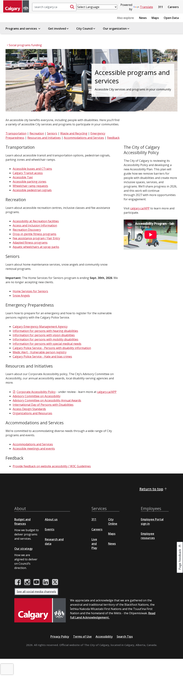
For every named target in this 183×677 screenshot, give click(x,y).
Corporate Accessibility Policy (36, 392)
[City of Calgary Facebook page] (17, 582)
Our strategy (23, 549)
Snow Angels (21, 295)
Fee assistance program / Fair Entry (36, 238)
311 (160, 7)
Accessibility (104, 636)
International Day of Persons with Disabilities (43, 405)
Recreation (36, 133)
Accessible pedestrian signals (32, 190)
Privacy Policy (59, 636)
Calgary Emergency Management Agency (40, 327)
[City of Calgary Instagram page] (27, 582)
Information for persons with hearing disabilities (45, 331)
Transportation (16, 133)
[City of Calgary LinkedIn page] (45, 582)
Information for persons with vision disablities (44, 335)
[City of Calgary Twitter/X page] (55, 582)
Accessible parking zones (29, 182)
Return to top (151, 489)
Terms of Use (82, 636)
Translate (146, 7)
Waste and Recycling (73, 133)
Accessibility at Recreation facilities (36, 221)
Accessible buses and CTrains (32, 169)
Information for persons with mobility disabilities (45, 339)
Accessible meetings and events (34, 449)
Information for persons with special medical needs (47, 344)
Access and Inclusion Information (35, 225)
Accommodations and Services (84, 138)
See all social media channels (36, 592)
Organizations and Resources (32, 413)
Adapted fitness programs (30, 243)
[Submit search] (72, 7)
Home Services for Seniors (30, 291)
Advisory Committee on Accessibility (36, 396)
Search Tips (125, 636)
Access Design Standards (29, 409)
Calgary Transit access (28, 173)
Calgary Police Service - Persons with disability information (52, 348)
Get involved (57, 28)
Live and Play (94, 543)
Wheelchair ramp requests (30, 186)
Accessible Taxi (23, 177)
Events (49, 529)
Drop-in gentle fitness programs (34, 234)
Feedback (113, 138)
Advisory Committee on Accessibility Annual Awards (47, 400)
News (143, 18)
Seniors (52, 133)
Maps (155, 18)
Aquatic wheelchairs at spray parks (36, 247)
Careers (173, 7)
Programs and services (22, 28)
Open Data (171, 18)
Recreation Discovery (27, 230)
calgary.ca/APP (107, 392)
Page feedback (180, 559)
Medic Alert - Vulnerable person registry (39, 352)
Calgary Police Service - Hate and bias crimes (42, 356)
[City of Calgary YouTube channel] (36, 582)
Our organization (115, 28)
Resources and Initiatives (44, 138)
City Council (84, 28)
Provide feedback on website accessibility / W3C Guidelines (52, 466)
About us (51, 519)
